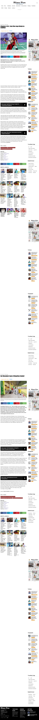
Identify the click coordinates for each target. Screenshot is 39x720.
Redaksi (4, 145)
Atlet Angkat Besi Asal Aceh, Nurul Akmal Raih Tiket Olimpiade (16, 215)
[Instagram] (30, 66)
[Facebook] (28, 66)
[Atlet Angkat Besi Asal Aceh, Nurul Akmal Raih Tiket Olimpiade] (17, 210)
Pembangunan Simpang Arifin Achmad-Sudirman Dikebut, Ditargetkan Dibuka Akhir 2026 (10, 189)
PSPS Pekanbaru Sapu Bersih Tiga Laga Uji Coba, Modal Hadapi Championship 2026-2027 (23, 176)
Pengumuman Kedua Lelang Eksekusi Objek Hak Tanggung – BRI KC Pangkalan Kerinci (34, 108)
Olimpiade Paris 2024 (4, 147)
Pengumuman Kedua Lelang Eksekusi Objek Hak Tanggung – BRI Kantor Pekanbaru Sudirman (34, 113)
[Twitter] (31, 66)
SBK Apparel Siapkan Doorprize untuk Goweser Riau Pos (16, 175)
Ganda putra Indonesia (11, 147)
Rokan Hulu (33, 91)
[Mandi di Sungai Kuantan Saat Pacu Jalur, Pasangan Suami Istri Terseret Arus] (10, 171)
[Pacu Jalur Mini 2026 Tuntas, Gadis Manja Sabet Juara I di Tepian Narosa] (3, 196)
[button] (37, 3)
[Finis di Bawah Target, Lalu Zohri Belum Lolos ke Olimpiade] (23, 210)
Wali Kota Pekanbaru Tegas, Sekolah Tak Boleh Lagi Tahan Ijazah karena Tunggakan (23, 201)
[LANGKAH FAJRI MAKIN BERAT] (10, 210)
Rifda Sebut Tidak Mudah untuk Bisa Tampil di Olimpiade (3, 214)
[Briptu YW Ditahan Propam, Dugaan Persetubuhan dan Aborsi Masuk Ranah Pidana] (17, 183)
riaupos (5, 154)
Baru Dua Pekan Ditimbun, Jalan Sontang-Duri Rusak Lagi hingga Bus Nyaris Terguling (3, 189)
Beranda (2, 24)
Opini (32, 131)
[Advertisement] (14, 77)
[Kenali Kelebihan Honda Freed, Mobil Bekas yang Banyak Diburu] (29, 105)
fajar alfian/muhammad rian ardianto (6, 149)
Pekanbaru (33, 95)
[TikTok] (4, 717)
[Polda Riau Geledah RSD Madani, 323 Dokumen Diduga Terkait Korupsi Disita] (23, 183)
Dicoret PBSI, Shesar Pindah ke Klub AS (33, 712)
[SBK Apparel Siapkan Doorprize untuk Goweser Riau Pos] (17, 171)
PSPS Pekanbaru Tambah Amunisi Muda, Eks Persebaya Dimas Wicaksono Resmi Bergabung (9, 202)
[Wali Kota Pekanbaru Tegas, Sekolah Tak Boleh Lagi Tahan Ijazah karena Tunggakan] (23, 196)
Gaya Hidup (33, 106)
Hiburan (33, 128)
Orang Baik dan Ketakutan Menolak (34, 130)
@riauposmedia (6, 153)
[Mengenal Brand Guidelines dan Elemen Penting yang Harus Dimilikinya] (29, 118)
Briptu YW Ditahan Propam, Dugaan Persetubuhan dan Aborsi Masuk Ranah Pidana (17, 189)
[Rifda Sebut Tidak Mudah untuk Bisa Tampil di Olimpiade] (3, 210)
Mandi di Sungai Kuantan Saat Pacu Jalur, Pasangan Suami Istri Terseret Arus (10, 176)
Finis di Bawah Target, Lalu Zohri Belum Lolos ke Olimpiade (23, 214)
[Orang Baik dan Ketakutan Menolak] (29, 130)
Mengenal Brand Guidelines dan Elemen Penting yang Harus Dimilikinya (34, 118)
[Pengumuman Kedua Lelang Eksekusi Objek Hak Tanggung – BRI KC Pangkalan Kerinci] (29, 108)
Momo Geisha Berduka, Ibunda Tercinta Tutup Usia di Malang (34, 127)
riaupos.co (6, 156)
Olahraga (6, 24)
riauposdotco (6, 158)
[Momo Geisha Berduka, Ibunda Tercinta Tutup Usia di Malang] (29, 127)
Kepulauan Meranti (34, 74)
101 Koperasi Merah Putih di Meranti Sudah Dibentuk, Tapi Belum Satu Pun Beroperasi (34, 122)
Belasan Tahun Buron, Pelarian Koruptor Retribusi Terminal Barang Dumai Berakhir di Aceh (16, 202)
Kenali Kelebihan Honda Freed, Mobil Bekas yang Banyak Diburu (34, 105)
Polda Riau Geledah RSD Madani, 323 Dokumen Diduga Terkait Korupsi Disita (23, 189)
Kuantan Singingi (34, 78)
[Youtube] (33, 66)
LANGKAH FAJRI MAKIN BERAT (9, 213)
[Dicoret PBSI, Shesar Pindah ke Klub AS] (29, 713)
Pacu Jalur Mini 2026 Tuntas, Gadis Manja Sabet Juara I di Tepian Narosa (3, 201)
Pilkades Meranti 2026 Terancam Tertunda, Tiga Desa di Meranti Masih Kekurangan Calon (3, 177)
